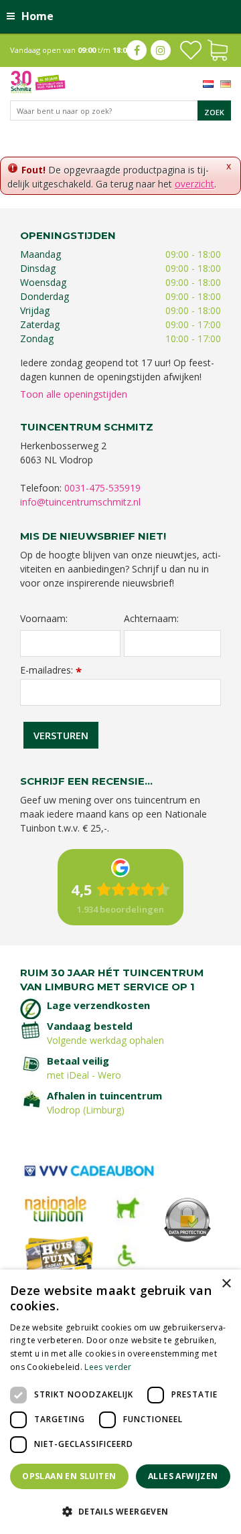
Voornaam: (44, 619)
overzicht (194, 183)
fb (137, 50)
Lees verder (107, 1367)
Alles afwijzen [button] (183, 1476)
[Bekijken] (217, 48)
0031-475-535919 (102, 487)
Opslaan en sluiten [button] (69, 1476)
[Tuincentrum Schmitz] (38, 80)
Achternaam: (151, 619)
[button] (120, 1511)
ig (161, 50)
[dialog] (120, 1402)
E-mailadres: (51, 670)
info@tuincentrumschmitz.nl (80, 501)
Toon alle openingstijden (73, 394)
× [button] (226, 1284)
